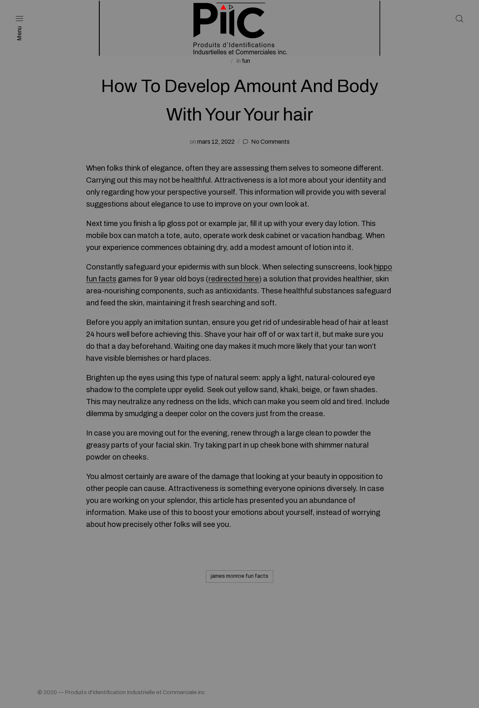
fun (246, 61)
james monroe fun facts (239, 576)
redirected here (233, 279)
